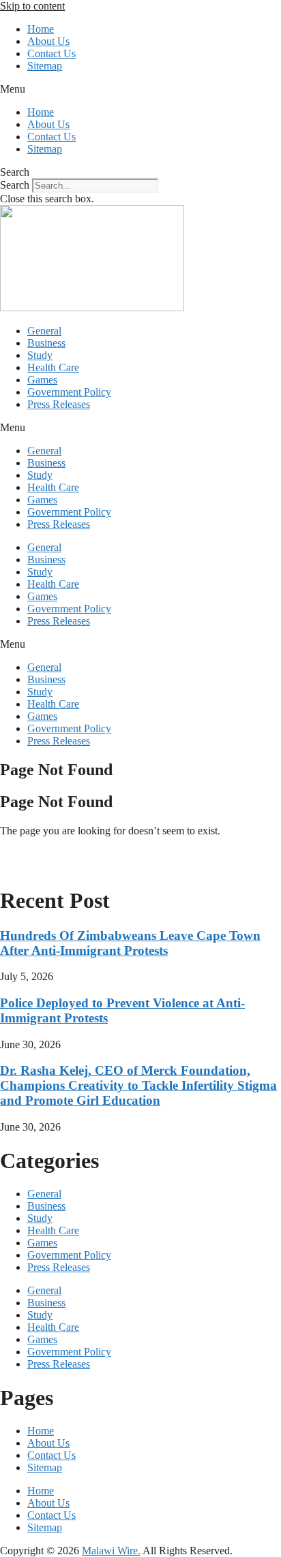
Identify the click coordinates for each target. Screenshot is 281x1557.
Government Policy (69, 392)
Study (40, 355)
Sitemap (44, 66)
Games (42, 380)
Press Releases (58, 404)
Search (14, 185)
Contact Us (51, 53)
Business (46, 343)
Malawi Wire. (111, 1550)
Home (40, 29)
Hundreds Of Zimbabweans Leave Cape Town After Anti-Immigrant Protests (130, 943)
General (44, 330)
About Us (48, 41)
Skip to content (32, 6)
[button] (140, 89)
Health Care (53, 367)
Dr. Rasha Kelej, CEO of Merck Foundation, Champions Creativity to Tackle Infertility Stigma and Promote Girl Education (138, 1085)
